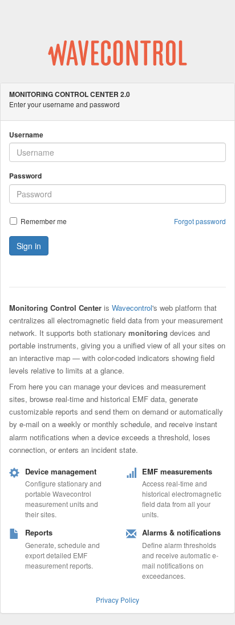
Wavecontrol (132, 307)
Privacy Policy (117, 599)
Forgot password (200, 221)
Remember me (44, 221)
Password (25, 176)
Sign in (29, 245)
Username (26, 135)
